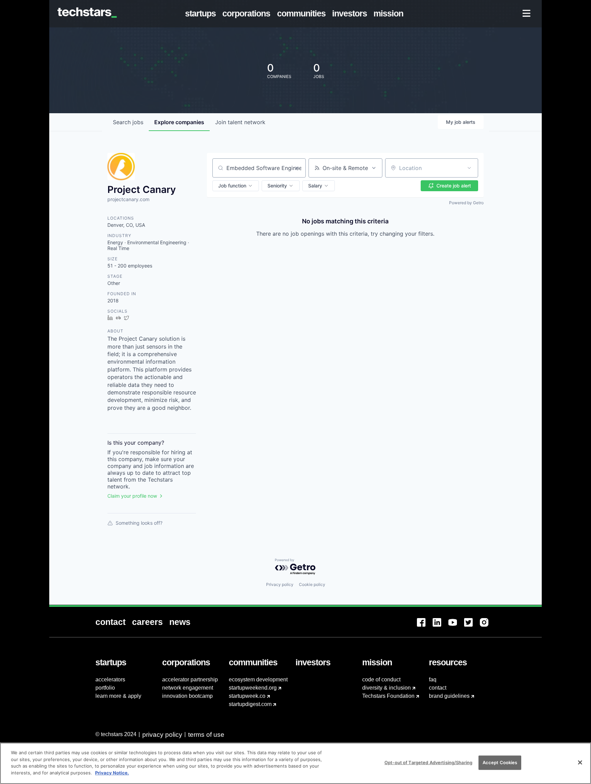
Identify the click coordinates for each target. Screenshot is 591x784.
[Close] (580, 762)
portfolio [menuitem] (105, 688)
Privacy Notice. (112, 772)
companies (179, 122)
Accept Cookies (500, 762)
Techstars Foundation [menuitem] (388, 696)
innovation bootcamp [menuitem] (187, 696)
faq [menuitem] (432, 679)
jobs (128, 122)
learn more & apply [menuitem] (118, 696)
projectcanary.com (128, 199)
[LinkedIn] (440, 626)
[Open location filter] (469, 167)
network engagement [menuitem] (187, 688)
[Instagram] (488, 626)
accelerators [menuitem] (110, 679)
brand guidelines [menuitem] (449, 696)
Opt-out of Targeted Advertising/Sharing (428, 762)
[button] (235, 185)
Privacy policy (279, 584)
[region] (295, 763)
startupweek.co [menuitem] (247, 696)
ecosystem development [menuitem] (258, 679)
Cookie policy (312, 584)
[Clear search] (296, 167)
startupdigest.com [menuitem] (250, 704)
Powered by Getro (466, 202)
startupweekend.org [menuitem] (253, 688)
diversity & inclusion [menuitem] (386, 688)
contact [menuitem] (437, 688)
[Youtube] (456, 626)
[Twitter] (472, 626)
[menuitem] (202, 13)
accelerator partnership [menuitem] (190, 679)
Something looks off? (139, 523)
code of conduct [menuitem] (381, 679)
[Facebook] (425, 626)
